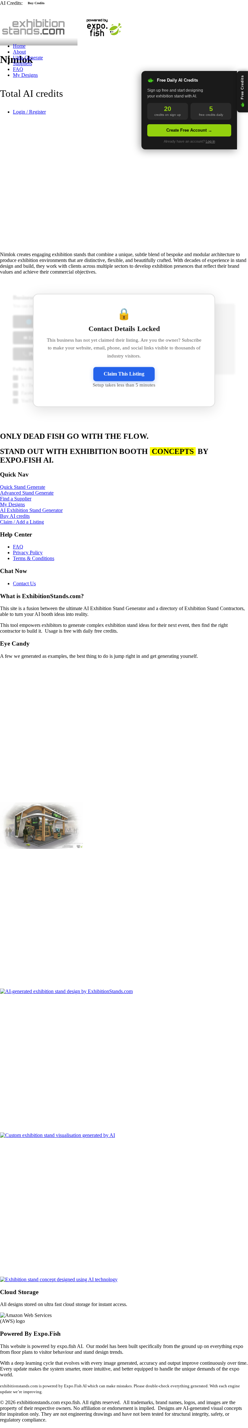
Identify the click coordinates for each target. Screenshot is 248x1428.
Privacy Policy (28, 552)
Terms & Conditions (33, 558)
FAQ (18, 69)
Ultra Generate (28, 57)
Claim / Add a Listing (22, 522)
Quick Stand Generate (22, 487)
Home (19, 46)
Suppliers (22, 63)
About (19, 52)
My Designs (25, 75)
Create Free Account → (189, 130)
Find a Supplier (15, 498)
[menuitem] (123, 46)
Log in (210, 141)
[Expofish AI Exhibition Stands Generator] (124, 22)
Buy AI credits (15, 516)
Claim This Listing (124, 374)
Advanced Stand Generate (27, 493)
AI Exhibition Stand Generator (31, 510)
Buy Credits (36, 3)
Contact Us (24, 583)
